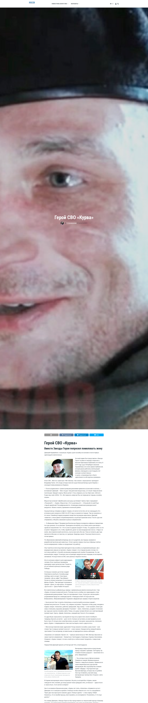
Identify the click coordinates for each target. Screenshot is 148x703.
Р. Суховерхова (71, 223)
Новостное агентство (59, 3)
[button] (51, 435)
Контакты (74, 3)
